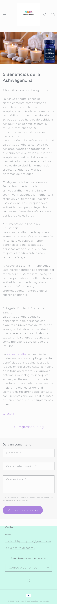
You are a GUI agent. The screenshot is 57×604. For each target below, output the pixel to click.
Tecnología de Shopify (39, 601)
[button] (4, 14)
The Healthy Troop (22, 601)
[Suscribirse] (48, 568)
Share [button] (10, 413)
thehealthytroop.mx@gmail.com (28, 541)
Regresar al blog (30, 427)
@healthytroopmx (22, 547)
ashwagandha (17, 354)
